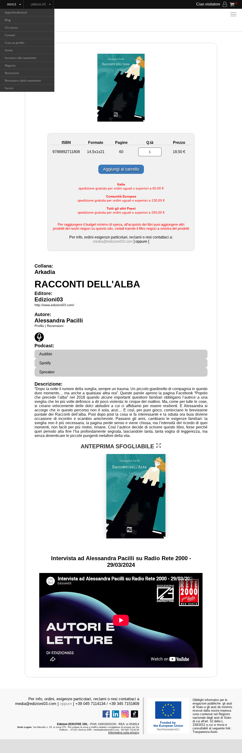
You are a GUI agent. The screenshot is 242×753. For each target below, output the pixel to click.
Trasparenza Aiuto (205, 732)
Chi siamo (11, 28)
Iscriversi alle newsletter (21, 58)
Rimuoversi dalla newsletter (23, 81)
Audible (45, 354)
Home (9, 50)
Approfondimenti (16, 12)
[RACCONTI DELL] (158, 445)
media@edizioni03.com (113, 241)
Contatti (10, 35)
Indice (11, 4)
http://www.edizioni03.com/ (54, 305)
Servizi (9, 88)
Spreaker (47, 372)
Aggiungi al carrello (121, 169)
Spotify (45, 363)
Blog (8, 20)
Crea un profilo (14, 43)
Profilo (39, 326)
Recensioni (12, 73)
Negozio (10, 65)
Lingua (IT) (38, 4)
